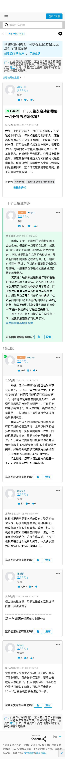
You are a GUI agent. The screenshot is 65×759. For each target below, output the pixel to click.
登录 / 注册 (54, 16)
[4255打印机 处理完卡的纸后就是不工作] (21, 77)
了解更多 (35, 53)
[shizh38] (10, 494)
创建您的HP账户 (14, 53)
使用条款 (29, 752)
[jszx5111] (10, 90)
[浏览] (5, 16)
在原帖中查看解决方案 (19, 323)
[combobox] (32, 25)
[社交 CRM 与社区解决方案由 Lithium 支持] (38, 737)
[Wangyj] (10, 648)
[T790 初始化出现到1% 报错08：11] (25, 77)
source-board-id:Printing (41, 181)
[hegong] (11, 216)
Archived (19, 181)
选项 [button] (60, 33)
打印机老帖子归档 (15, 33)
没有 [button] (48, 337)
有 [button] (38, 337)
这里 (12, 67)
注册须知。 (42, 752)
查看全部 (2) (20, 187)
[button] (58, 86)
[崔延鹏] (10, 577)
